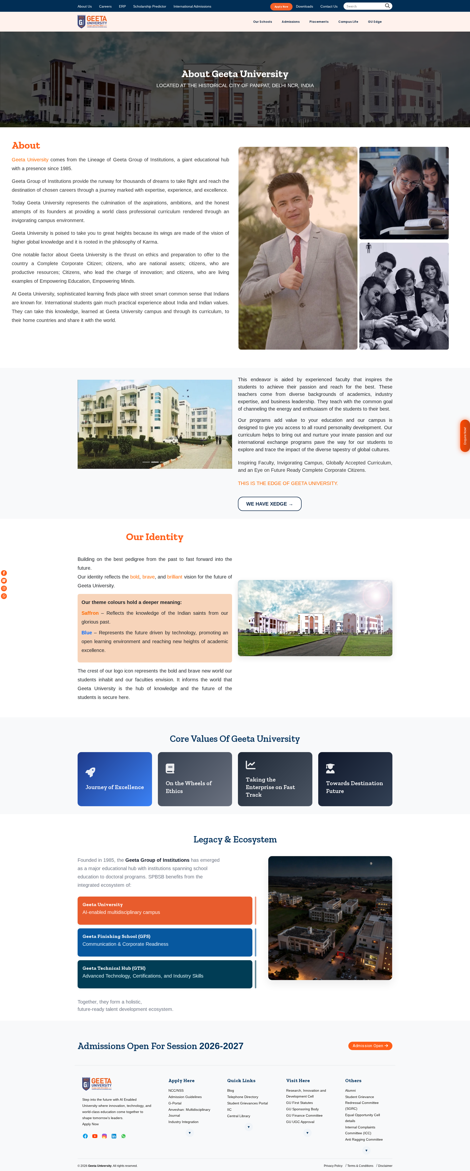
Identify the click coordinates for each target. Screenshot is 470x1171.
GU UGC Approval (300, 1122)
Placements (319, 22)
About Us (85, 6)
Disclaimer (385, 1166)
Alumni (350, 1090)
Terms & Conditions (360, 1166)
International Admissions (192, 6)
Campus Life (348, 22)
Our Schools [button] (262, 22)
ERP (122, 6)
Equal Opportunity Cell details (362, 1118)
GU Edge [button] (375, 22)
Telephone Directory (242, 1097)
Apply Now (281, 6)
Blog (230, 1090)
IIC (229, 1110)
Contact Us (329, 6)
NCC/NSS (176, 1090)
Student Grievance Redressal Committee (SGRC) (362, 1103)
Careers (105, 6)
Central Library (238, 1116)
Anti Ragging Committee (364, 1139)
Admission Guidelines (185, 1097)
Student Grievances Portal (247, 1103)
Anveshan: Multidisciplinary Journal (189, 1112)
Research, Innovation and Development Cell (306, 1093)
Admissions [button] (291, 22)
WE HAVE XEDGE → (269, 504)
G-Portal (174, 1103)
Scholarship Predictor (149, 6)
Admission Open (369, 1045)
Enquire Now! (465, 436)
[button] (4, 573)
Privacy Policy (333, 1166)
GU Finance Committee (304, 1115)
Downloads (304, 6)
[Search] (387, 6)
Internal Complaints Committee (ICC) (360, 1130)
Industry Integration (183, 1122)
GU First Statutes (299, 1103)
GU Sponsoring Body (302, 1109)
